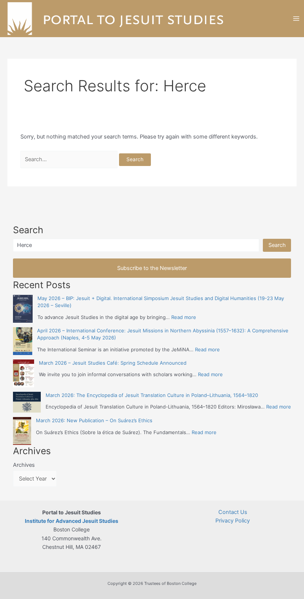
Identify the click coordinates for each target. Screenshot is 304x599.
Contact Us (232, 512)
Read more (183, 317)
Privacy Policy (232, 520)
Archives (24, 465)
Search (277, 245)
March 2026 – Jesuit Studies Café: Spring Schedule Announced (112, 363)
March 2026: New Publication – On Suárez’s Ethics (94, 420)
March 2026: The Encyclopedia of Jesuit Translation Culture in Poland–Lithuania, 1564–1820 (152, 395)
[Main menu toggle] (296, 18)
